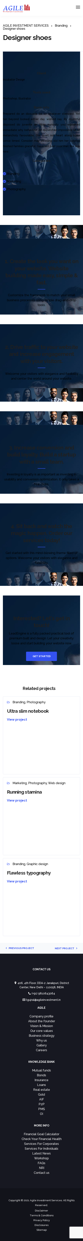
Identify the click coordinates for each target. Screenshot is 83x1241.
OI (41, 1114)
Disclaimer (41, 1210)
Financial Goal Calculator (41, 1134)
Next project (64, 948)
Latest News (41, 1153)
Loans (41, 1085)
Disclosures (41, 1225)
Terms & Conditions (41, 1215)
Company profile (41, 1016)
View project (17, 719)
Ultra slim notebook (28, 711)
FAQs (41, 1163)
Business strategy (41, 1035)
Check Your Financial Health (42, 1139)
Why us (41, 1040)
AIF (41, 1099)
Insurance (41, 1080)
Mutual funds (41, 1070)
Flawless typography (29, 873)
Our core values (41, 1031)
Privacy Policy (41, 1220)
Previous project (21, 948)
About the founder (41, 1021)
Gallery (41, 1045)
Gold (41, 1094)
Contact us (41, 1173)
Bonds (41, 1075)
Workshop (41, 1158)
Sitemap (41, 1229)
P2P (42, 1104)
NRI (41, 1168)
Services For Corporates (41, 1144)
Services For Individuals (41, 1148)
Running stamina (24, 792)
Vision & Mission (41, 1026)
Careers (41, 1050)
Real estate (41, 1090)
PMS (41, 1109)
